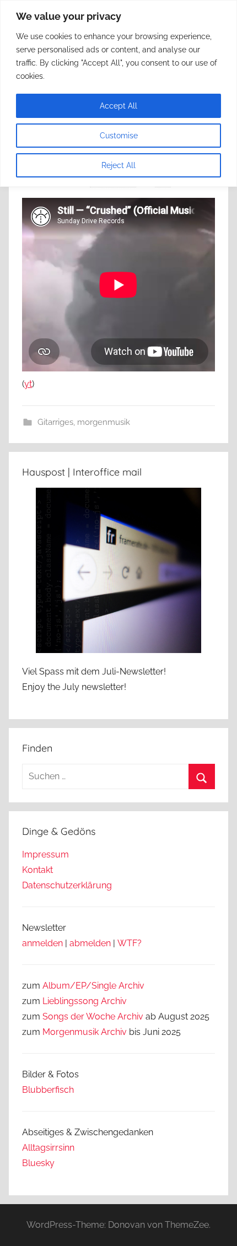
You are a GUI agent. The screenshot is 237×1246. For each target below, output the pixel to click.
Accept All (118, 105)
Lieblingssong (70, 1001)
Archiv (114, 1001)
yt (28, 384)
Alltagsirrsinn (48, 1147)
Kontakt (37, 870)
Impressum (45, 854)
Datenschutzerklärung (67, 885)
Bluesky (38, 1163)
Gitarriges (55, 422)
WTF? (129, 943)
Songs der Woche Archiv (92, 1016)
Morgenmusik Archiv (84, 1032)
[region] (118, 93)
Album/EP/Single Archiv (93, 985)
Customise (119, 135)
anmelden (42, 943)
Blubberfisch (48, 1090)
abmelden (90, 943)
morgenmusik (103, 422)
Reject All (118, 165)
